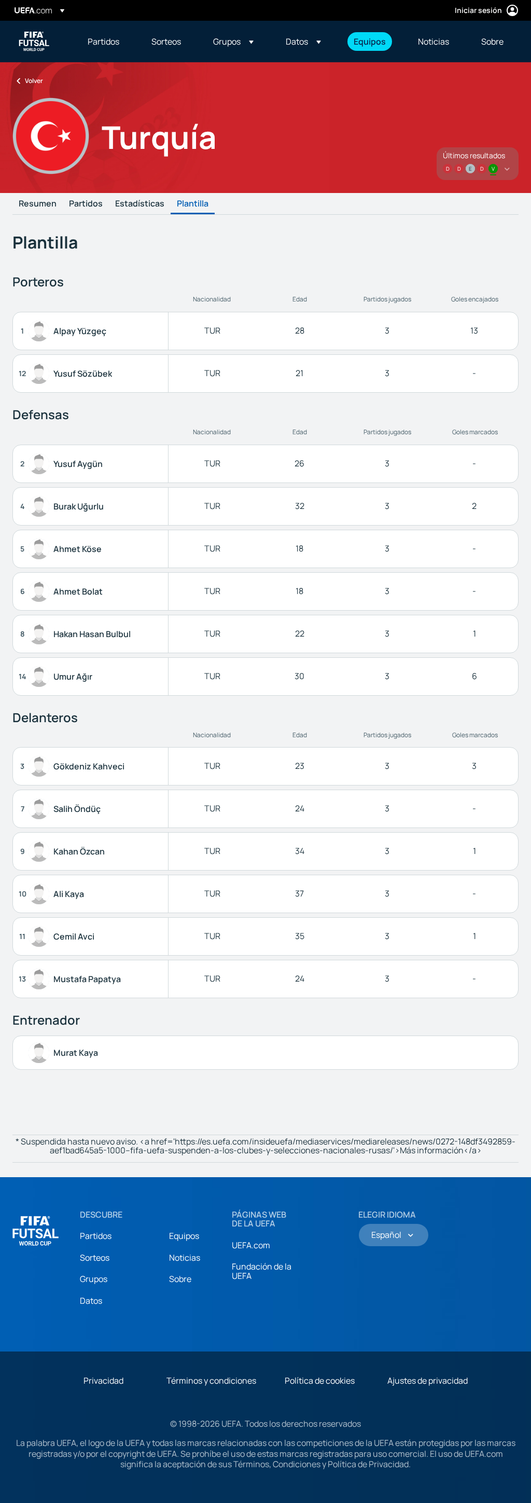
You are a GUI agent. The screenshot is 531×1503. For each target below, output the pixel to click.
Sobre (180, 1279)
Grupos (93, 1279)
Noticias (184, 1257)
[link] (103, 41)
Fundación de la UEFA (261, 1271)
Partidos (86, 204)
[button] (233, 41)
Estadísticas (139, 204)
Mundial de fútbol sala (34, 41)
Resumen (38, 204)
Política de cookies (320, 1380)
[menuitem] (106, 41)
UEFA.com (251, 1245)
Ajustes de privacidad (427, 1380)
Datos (91, 1300)
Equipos (184, 1236)
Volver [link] (34, 80)
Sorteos (94, 1257)
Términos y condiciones (211, 1380)
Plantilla (192, 204)
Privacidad (103, 1380)
